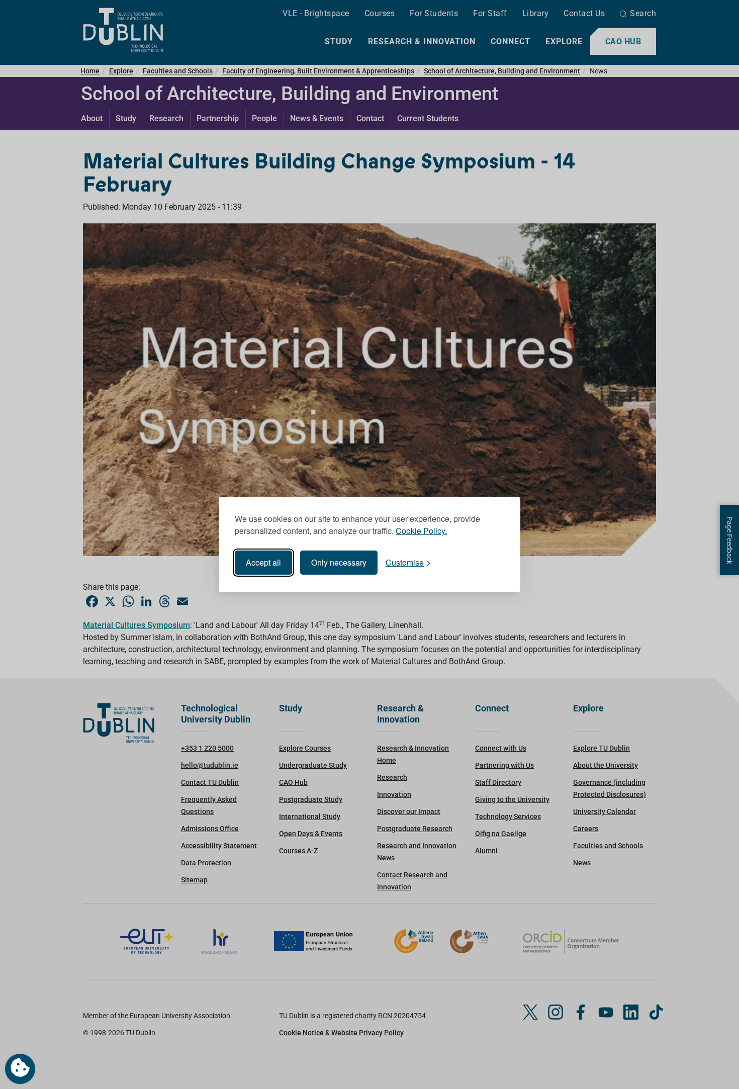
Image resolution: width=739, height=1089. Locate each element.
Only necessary (338, 562)
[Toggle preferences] (20, 1069)
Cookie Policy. (421, 530)
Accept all (263, 562)
